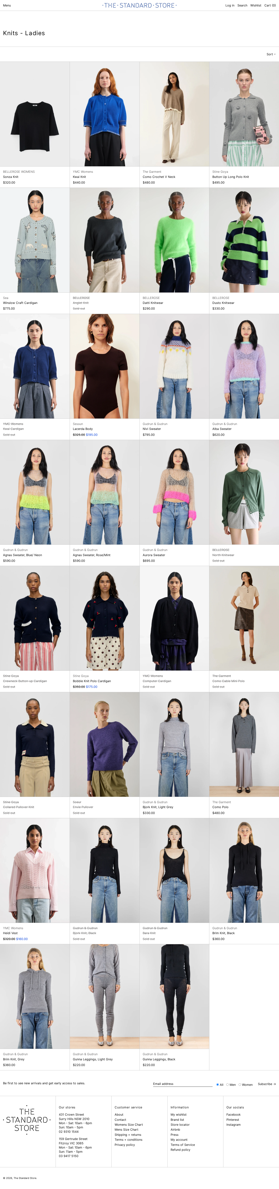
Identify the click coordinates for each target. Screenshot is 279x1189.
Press (174, 1135)
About (119, 1114)
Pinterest (232, 1120)
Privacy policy (125, 1145)
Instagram (233, 1124)
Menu (7, 5)
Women (247, 1085)
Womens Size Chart (129, 1124)
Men (233, 1085)
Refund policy (180, 1150)
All (221, 1085)
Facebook (233, 1114)
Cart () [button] (270, 5)
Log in (229, 5)
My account (179, 1139)
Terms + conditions (128, 1139)
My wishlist (179, 1114)
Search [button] (242, 5)
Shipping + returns (128, 1135)
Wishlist (255, 5)
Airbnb (175, 1129)
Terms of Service (183, 1145)
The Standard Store (25, 1178)
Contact (120, 1120)
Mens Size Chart (126, 1129)
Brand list (177, 1120)
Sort (270, 54)
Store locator (180, 1124)
